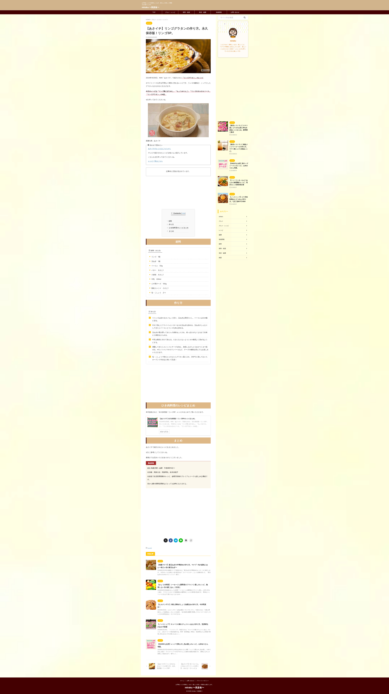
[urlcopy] (191, 540)
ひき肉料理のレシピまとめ (178, 228)
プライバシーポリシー (203, 680)
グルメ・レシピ (170, 12)
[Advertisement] (178, 193)
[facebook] (171, 540)
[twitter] (166, 540)
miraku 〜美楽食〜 (150, 7)
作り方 (171, 224)
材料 (170, 221)
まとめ (171, 231)
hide (183, 213)
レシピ (150, 548)
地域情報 (219, 12)
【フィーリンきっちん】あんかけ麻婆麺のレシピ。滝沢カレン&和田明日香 (238, 182)
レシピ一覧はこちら (155, 161)
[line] (181, 540)
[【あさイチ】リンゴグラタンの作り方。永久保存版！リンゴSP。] (176, 540)
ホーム (182, 680)
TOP (153, 12)
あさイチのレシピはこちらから (159, 149)
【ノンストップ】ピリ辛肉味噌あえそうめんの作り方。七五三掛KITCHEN (238, 199)
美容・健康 (202, 12)
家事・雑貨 (186, 12)
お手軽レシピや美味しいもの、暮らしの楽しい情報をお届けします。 (194, 684)
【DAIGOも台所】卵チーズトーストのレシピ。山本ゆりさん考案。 (238, 165)
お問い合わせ (235, 12)
